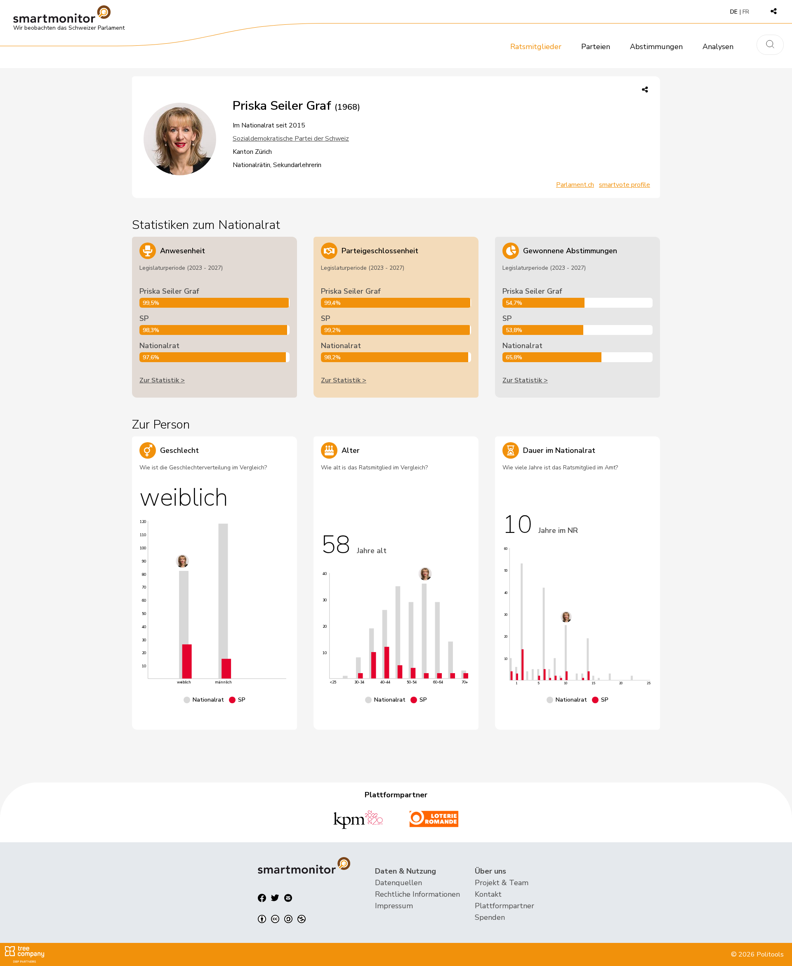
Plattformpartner (504, 906)
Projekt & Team (501, 883)
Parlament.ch (575, 184)
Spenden (490, 917)
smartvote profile (624, 184)
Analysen (717, 47)
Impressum (394, 906)
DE (734, 12)
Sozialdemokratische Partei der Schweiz (291, 138)
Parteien (595, 47)
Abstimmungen (656, 47)
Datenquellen (398, 883)
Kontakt (488, 894)
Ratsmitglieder (535, 47)
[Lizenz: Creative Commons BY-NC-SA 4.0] (282, 919)
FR (745, 12)
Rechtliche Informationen (417, 894)
